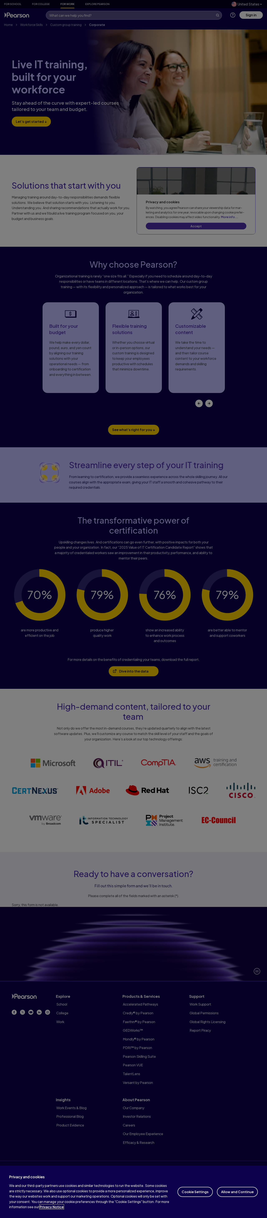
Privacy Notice (52, 1207)
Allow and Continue (237, 1192)
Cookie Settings (195, 1192)
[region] (133, 1192)
